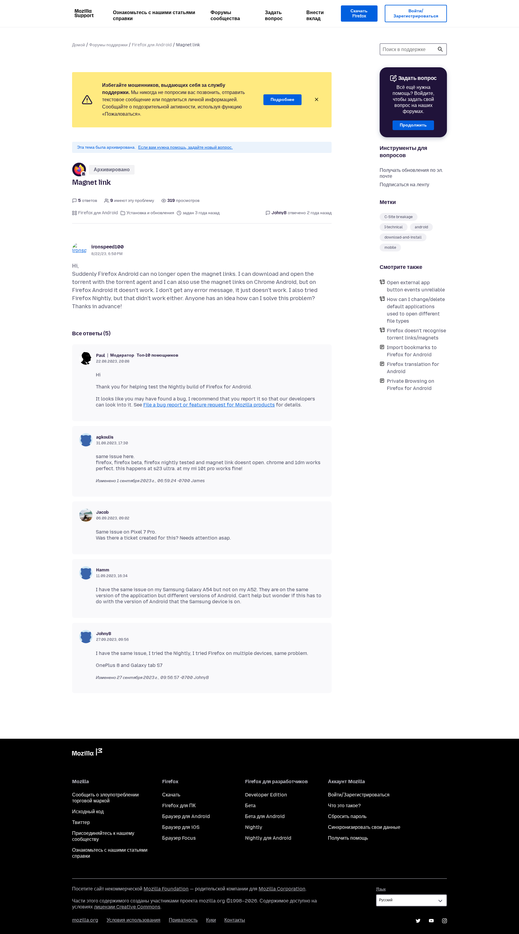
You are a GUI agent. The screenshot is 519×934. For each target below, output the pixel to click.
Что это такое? (344, 805)
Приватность (183, 920)
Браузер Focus (179, 838)
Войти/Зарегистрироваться (415, 13)
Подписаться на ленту (404, 184)
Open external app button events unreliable (416, 286)
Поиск (440, 49)
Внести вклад (315, 15)
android (421, 227)
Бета (250, 805)
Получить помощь (348, 838)
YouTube (431, 920)
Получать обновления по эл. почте (411, 173)
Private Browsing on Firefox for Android (410, 384)
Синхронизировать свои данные (364, 827)
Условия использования (133, 920)
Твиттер (81, 822)
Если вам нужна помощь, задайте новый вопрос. (185, 147)
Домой (78, 44)
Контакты (234, 920)
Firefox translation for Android (413, 367)
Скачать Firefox (359, 13)
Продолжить (413, 125)
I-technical (393, 227)
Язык (381, 889)
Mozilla (87, 753)
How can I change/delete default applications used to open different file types (416, 310)
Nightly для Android (268, 838)
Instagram (444, 920)
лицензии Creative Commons (127, 907)
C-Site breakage (398, 217)
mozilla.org (85, 920)
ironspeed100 (107, 247)
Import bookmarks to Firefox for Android (412, 351)
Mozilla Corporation (282, 889)
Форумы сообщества (225, 15)
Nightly (253, 827)
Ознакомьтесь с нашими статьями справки (154, 15)
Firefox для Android (152, 44)
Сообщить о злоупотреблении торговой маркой (105, 798)
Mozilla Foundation (166, 889)
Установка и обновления (150, 212)
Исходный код (88, 811)
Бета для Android (265, 816)
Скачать (171, 795)
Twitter (418, 920)
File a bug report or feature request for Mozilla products (209, 405)
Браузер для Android (186, 816)
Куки (211, 920)
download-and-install (403, 237)
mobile (390, 247)
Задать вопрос (274, 15)
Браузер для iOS (180, 827)
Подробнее (282, 99)
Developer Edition (266, 795)
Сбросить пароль (347, 816)
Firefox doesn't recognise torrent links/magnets (416, 334)
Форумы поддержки (108, 44)
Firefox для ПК (179, 805)
